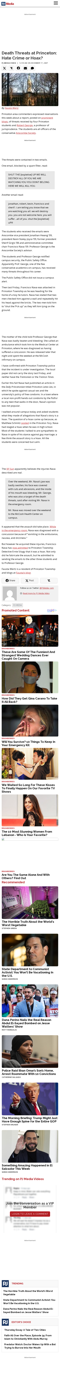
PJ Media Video (9, 63)
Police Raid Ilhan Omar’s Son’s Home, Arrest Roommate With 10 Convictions (29, 1072)
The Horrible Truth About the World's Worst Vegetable (28, 923)
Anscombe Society (26, 133)
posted (25, 423)
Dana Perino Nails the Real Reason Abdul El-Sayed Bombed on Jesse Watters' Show (26, 1023)
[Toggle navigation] (56, 3)
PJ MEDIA (17, 605)
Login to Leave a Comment (30, 1214)
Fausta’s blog (23, 572)
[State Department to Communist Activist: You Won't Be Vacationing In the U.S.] (30, 950)
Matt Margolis (9, 1030)
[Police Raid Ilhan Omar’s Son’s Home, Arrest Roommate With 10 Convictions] (30, 1051)
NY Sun (10, 468)
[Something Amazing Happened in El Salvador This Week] (30, 1146)
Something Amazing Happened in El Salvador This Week (27, 1167)
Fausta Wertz (12, 108)
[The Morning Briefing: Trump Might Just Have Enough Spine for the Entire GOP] (30, 1098)
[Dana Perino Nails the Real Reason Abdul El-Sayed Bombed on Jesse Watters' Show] (30, 1000)
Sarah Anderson (10, 979)
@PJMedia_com (47, 588)
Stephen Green (9, 928)
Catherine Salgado (11, 1077)
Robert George (25, 125)
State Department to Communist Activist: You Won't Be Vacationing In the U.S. (27, 972)
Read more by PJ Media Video (36, 593)
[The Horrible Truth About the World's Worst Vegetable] (30, 902)
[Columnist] (11, 593)
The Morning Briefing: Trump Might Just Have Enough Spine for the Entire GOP (29, 1119)
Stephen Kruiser (10, 1125)
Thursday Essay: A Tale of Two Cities (25, 1330)
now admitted (20, 547)
